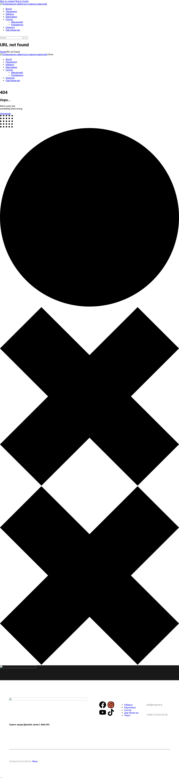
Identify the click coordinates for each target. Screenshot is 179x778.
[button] (1, 35)
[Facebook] (102, 704)
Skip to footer (22, 1)
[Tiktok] (110, 712)
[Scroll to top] (1, 776)
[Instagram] (110, 704)
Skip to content (7, 1)
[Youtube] (102, 712)
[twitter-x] (1, 85)
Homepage (5, 113)
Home (3, 51)
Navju (34, 761)
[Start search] (25, 37)
